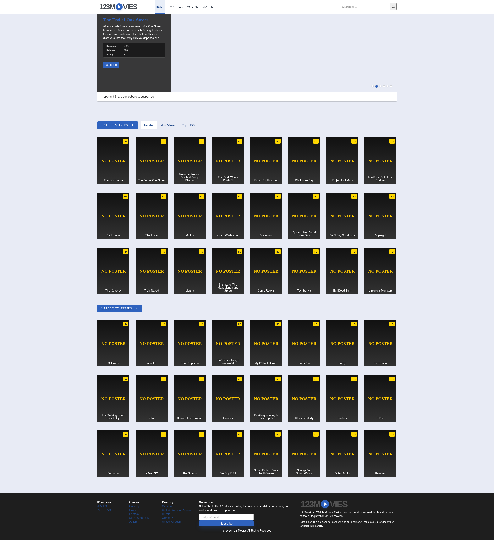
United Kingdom (172, 521)
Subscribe (226, 523)
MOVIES (192, 6)
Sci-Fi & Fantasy (139, 518)
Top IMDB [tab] (188, 125)
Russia (166, 514)
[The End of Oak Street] (247, 53)
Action (133, 521)
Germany (167, 518)
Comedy (134, 506)
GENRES (207, 6)
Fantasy (134, 514)
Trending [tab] (149, 125)
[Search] (393, 6)
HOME (160, 6)
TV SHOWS (175, 6)
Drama (133, 510)
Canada (167, 506)
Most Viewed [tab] (168, 125)
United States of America (177, 510)
